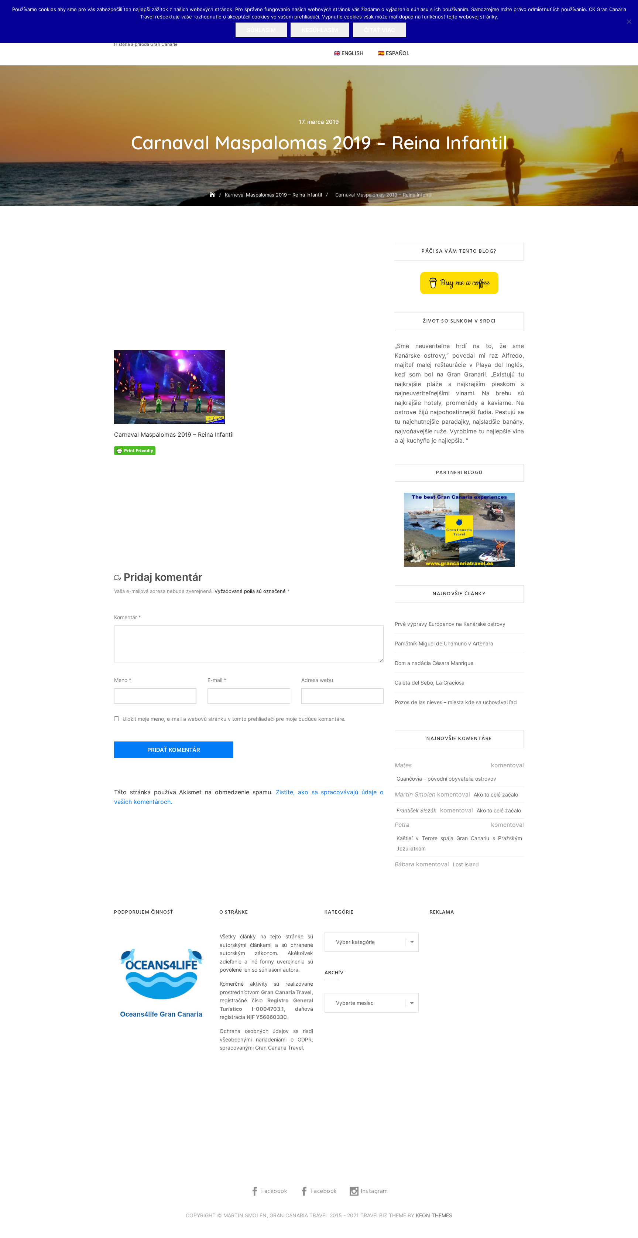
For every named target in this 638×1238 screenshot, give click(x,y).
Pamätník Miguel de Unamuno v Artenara (444, 643)
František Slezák (416, 810)
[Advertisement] (250, 296)
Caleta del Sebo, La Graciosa (429, 682)
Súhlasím (261, 30)
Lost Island (466, 864)
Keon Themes (434, 1215)
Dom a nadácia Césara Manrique (434, 663)
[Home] (213, 194)
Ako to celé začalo (496, 794)
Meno (122, 680)
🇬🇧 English (348, 53)
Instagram (374, 1191)
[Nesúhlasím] (628, 21)
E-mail (216, 680)
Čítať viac (379, 30)
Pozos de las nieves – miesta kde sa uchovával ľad (456, 702)
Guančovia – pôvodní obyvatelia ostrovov (446, 778)
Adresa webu (317, 680)
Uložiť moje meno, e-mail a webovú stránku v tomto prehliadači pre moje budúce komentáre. (234, 719)
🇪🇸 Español (393, 53)
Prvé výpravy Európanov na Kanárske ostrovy (450, 624)
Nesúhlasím (320, 30)
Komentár (127, 617)
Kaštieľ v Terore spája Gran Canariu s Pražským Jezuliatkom (459, 843)
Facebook (274, 1191)
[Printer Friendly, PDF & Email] (134, 450)
